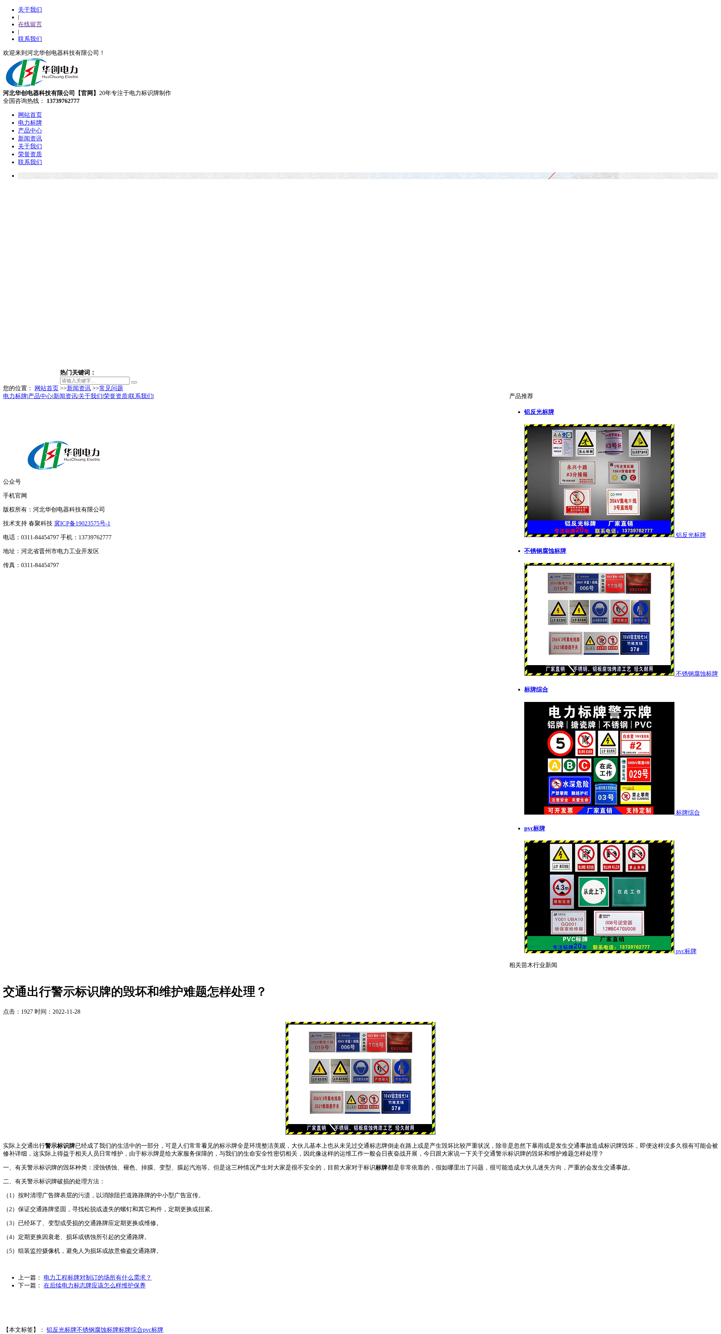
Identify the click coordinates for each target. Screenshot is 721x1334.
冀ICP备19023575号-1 (82, 523)
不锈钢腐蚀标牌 (98, 1329)
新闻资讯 (30, 138)
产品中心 (30, 130)
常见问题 (111, 388)
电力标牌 (30, 122)
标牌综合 (131, 1329)
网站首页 (30, 115)
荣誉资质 (30, 154)
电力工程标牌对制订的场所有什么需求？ (98, 1277)
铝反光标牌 (62, 1329)
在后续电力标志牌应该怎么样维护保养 (95, 1285)
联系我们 (30, 39)
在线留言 (30, 24)
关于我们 (30, 9)
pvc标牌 (153, 1329)
